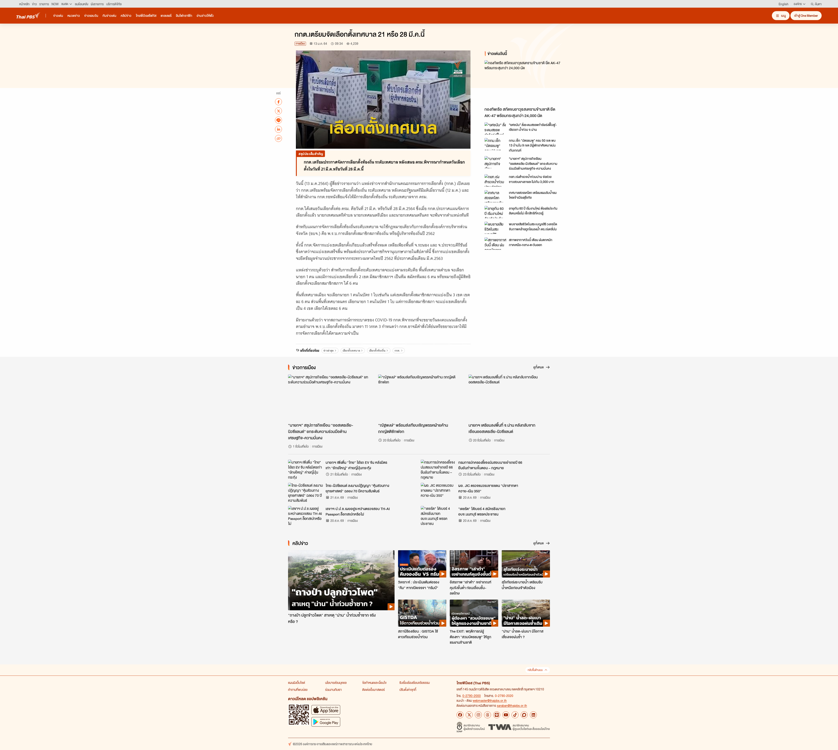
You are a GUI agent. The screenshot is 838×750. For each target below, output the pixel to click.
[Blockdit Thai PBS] (524, 714)
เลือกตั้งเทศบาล (351, 350)
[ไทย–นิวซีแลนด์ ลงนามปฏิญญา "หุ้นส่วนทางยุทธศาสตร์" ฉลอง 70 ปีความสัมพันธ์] (305, 492)
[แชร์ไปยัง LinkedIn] (278, 129)
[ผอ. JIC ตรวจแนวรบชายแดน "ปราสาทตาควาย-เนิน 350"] (438, 492)
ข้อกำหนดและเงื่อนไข (374, 682)
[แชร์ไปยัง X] (278, 110)
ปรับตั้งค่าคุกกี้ (407, 689)
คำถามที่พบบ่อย (297, 689)
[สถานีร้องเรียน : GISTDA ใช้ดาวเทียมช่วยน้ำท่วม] (422, 613)
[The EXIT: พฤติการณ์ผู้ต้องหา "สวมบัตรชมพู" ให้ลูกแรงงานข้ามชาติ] (474, 613)
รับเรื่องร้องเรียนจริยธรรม (414, 682)
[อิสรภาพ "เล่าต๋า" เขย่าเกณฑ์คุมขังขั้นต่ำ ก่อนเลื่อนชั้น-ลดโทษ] (474, 563)
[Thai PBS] (28, 15)
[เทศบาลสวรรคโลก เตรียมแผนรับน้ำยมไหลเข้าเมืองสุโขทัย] (495, 196)
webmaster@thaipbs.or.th (490, 700)
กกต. (397, 350)
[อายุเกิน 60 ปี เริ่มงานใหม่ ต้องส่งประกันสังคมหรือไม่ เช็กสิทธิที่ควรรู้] (495, 212)
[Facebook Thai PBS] (460, 714)
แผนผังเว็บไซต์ (296, 682)
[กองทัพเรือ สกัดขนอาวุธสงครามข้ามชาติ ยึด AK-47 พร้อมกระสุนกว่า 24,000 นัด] (523, 82)
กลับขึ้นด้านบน (535, 670)
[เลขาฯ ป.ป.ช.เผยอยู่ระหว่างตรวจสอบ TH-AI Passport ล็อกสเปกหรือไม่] (305, 516)
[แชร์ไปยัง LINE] (278, 120)
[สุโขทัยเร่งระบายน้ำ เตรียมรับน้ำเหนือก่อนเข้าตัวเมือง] (526, 563)
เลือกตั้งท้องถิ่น (377, 350)
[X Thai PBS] (469, 714)
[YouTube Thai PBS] (505, 714)
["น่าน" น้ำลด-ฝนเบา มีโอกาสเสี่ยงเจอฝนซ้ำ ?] (526, 613)
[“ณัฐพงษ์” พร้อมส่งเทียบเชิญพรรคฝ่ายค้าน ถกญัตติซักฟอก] (419, 397)
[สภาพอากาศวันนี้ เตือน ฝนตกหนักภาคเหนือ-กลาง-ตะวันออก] (495, 243)
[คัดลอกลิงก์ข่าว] (278, 138)
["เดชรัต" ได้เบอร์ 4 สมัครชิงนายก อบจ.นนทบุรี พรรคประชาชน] (438, 516)
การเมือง (300, 43)
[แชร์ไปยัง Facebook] (278, 101)
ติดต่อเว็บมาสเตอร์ (373, 689)
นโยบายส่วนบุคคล (336, 682)
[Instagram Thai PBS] (478, 714)
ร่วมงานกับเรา (333, 689)
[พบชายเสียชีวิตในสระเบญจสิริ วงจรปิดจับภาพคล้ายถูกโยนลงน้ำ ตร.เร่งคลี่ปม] (495, 228)
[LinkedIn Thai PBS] (533, 714)
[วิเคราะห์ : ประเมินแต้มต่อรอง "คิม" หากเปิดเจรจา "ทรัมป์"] (422, 563)
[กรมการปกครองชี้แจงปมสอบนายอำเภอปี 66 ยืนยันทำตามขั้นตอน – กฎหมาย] (438, 469)
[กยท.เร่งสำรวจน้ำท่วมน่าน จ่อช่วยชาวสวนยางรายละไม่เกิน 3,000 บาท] (495, 180)
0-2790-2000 (471, 695)
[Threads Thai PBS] (487, 714)
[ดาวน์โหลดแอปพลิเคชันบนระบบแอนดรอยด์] (325, 722)
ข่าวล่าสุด (328, 350)
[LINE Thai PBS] (496, 714)
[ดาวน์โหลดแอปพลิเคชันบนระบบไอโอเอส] (325, 710)
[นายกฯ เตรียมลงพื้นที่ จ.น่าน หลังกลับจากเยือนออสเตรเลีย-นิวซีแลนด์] (509, 397)
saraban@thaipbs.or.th (512, 705)
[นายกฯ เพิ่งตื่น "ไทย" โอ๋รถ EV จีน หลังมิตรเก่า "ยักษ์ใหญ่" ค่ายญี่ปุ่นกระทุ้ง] (305, 469)
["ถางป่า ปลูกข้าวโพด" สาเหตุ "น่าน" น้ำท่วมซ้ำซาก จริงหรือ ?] (341, 580)
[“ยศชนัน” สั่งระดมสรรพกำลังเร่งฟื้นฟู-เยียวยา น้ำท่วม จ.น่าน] (495, 128)
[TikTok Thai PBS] (515, 714)
